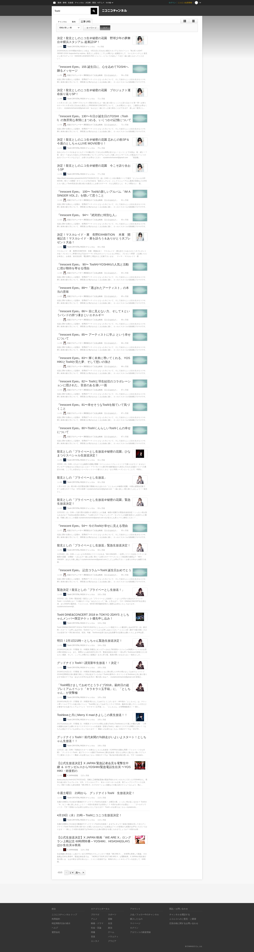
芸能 (110, 919)
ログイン (172, 2)
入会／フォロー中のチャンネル (144, 914)
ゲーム (111, 932)
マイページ (135, 923)
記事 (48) (85, 21)
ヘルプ (55, 927)
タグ (105, 28)
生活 (110, 923)
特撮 (93, 932)
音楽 (93, 936)
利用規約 (56, 919)
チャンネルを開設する (179, 914)
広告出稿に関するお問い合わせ (183, 923)
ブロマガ (95, 914)
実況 (94, 2)
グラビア (112, 941)
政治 (110, 927)
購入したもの (136, 919)
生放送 (70, 2)
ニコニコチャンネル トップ (64, 914)
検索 (94, 11)
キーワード (91, 28)
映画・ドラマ (97, 923)
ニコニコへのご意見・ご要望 (182, 919)
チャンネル (79, 2)
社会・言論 (96, 927)
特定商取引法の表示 (61, 923)
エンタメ (95, 941)
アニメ (94, 919)
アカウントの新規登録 (140, 932)
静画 (64, 2)
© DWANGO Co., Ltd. (193, 946)
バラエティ (113, 936)
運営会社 (56, 932)
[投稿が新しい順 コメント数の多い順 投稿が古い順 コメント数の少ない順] (69, 27)
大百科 (88, 2)
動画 (59, 2)
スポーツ (112, 914)
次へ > (80, 872)
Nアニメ (100, 2)
